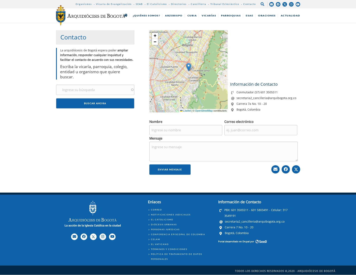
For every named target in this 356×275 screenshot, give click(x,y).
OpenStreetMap (204, 110)
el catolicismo (162, 219)
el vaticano (160, 244)
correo (156, 209)
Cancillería (198, 4)
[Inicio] (90, 15)
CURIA (192, 15)
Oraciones (267, 15)
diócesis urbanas (164, 224)
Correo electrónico (239, 121)
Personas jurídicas (165, 229)
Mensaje (155, 138)
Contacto (249, 4)
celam (155, 239)
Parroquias (231, 15)
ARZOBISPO (174, 15)
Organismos (84, 4)
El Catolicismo (157, 4)
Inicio (126, 15)
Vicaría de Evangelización (114, 4)
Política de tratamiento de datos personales (176, 256)
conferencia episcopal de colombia (178, 234)
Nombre (155, 121)
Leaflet (187, 110)
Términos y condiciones (169, 249)
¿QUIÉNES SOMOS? (146, 15)
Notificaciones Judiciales (171, 214)
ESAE (249, 15)
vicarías (209, 15)
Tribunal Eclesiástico (224, 4)
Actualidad (290, 15)
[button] (188, 67)
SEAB (139, 4)
